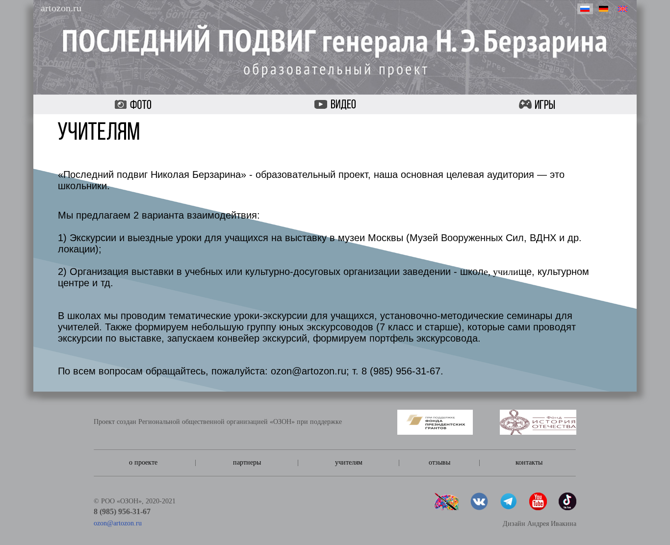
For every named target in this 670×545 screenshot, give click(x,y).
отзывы (439, 462)
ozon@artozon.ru (118, 523)
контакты (528, 462)
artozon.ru (61, 7)
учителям (348, 462)
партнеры (247, 462)
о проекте (143, 462)
